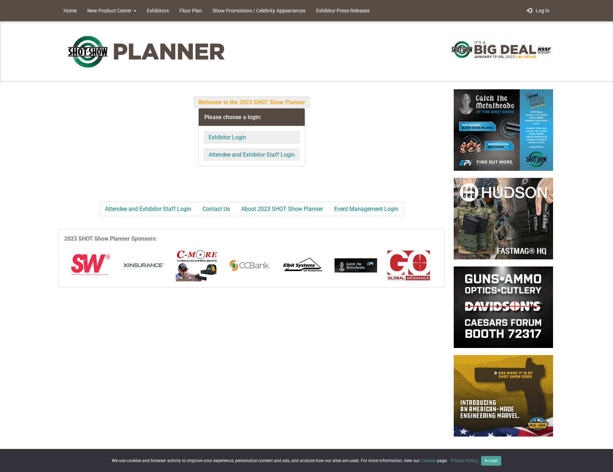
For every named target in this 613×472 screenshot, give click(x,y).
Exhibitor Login (227, 137)
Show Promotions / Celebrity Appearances (258, 10)
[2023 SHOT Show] (147, 51)
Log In (542, 10)
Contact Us (216, 209)
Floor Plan (191, 10)
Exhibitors (158, 10)
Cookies (428, 460)
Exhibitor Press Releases (343, 10)
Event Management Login (366, 209)
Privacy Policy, (465, 460)
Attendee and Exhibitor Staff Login (252, 154)
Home (70, 10)
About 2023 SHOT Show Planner (282, 209)
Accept (491, 460)
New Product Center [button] (110, 10)
